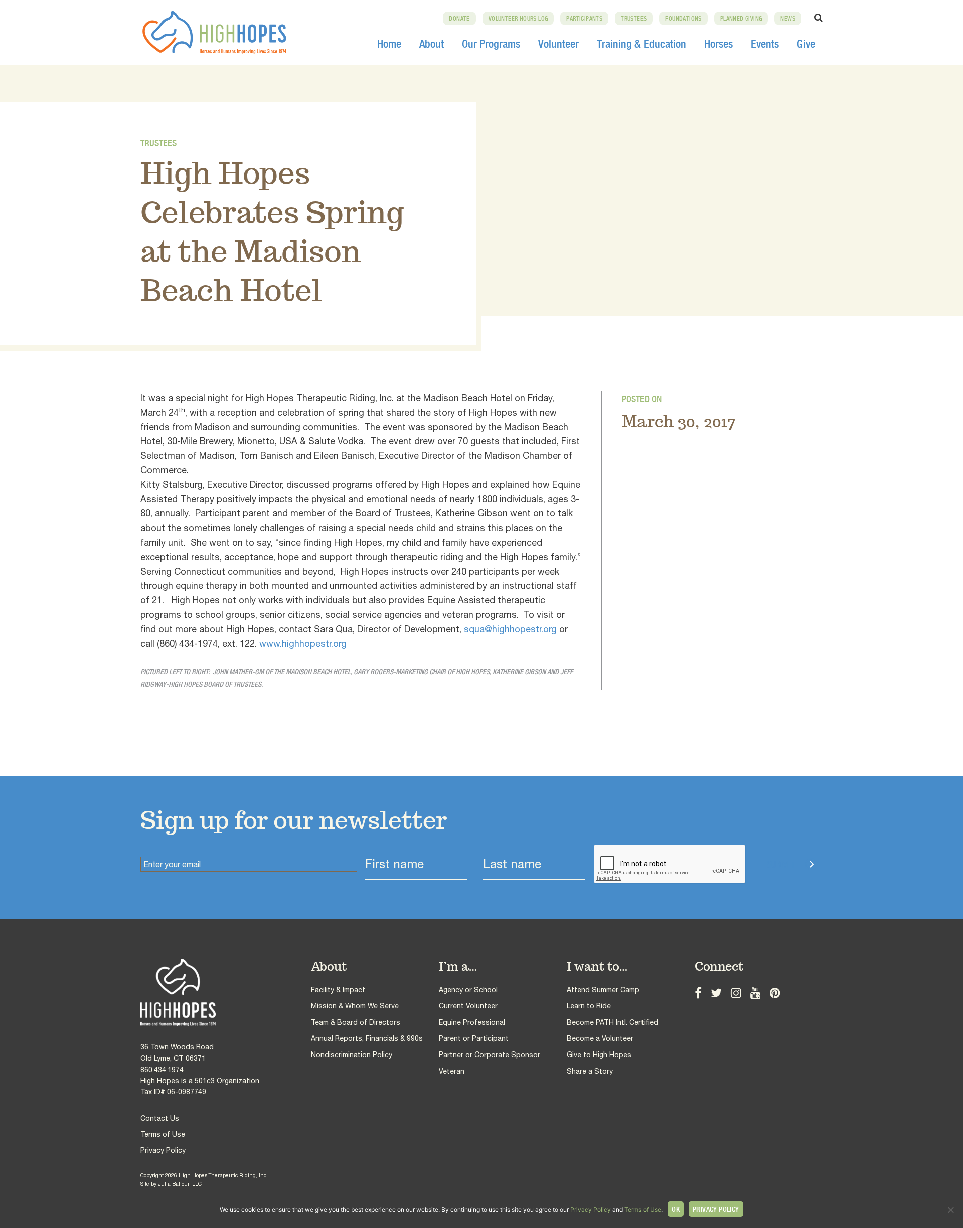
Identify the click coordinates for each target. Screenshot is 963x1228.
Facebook (698, 991)
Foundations (683, 18)
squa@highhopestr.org (510, 629)
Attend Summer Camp (603, 990)
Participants (584, 18)
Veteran (451, 1071)
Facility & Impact (338, 990)
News (787, 18)
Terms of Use (162, 1134)
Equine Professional (472, 1022)
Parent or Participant (474, 1038)
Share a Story (590, 1071)
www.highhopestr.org (303, 643)
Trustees (634, 18)
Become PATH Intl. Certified (612, 1022)
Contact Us (159, 1118)
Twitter (716, 991)
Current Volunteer (468, 1006)
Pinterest (775, 991)
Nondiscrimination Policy (351, 1054)
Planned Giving (741, 18)
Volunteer (558, 43)
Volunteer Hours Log (518, 18)
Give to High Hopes (599, 1054)
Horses (718, 43)
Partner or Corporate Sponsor (489, 1054)
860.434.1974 (162, 1070)
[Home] (225, 992)
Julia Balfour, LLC (180, 1184)
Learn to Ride (589, 1006)
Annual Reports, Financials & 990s (367, 1038)
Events (765, 43)
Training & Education (641, 43)
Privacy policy (716, 1209)
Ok (676, 1209)
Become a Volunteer (600, 1038)
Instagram (736, 991)
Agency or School (468, 990)
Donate (459, 18)
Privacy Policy (163, 1150)
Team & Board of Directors (355, 1022)
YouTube (755, 991)
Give (806, 43)
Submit (781, 864)
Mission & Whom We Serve (355, 1006)
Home (389, 43)
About (431, 43)
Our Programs (491, 43)
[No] (950, 1210)
